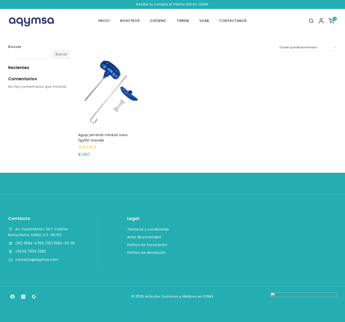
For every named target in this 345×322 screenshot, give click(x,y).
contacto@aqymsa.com (36, 259)
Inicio (104, 20)
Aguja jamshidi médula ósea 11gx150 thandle (102, 137)
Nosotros (130, 20)
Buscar (15, 46)
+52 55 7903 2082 (30, 251)
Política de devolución (146, 252)
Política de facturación (147, 244)
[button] (108, 121)
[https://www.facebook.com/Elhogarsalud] (12, 296)
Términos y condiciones (148, 229)
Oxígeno (158, 20)
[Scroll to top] (332, 311)
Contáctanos (233, 20)
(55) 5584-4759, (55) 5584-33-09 (45, 243)
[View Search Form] (311, 20)
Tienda (183, 20)
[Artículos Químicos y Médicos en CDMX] (31, 20)
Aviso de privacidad (144, 237)
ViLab (204, 20)
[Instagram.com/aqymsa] (23, 296)
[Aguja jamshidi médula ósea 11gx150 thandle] (108, 93)
